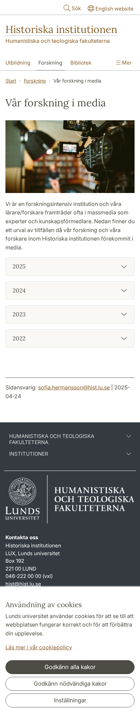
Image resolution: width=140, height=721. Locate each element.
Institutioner (28, 454)
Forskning (50, 62)
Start (10, 81)
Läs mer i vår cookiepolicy (38, 647)
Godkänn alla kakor (70, 667)
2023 (19, 314)
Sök (76, 8)
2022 (19, 338)
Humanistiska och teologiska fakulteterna (57, 40)
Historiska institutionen (61, 29)
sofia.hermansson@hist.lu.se (74, 387)
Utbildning (17, 62)
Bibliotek (80, 62)
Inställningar (70, 700)
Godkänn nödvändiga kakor (70, 683)
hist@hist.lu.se (23, 584)
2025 (19, 266)
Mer (126, 62)
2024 (19, 290)
